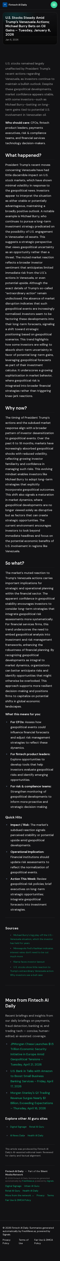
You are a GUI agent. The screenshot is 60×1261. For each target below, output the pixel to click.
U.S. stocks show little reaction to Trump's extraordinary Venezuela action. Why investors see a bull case (32, 971)
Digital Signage (18, 1126)
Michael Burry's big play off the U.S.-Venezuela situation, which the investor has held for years (31, 939)
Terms (50, 1195)
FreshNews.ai (28, 1181)
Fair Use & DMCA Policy (18, 1200)
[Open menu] (54, 4)
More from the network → (19, 1195)
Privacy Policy (6, 1241)
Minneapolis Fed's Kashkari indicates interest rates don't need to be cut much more (31, 952)
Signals (50, 1181)
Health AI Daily (35, 1135)
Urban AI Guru (31, 1185)
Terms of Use (23, 1241)
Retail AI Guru (36, 1126)
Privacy (40, 1195)
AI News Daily (17, 1135)
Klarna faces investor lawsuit (29, 961)
